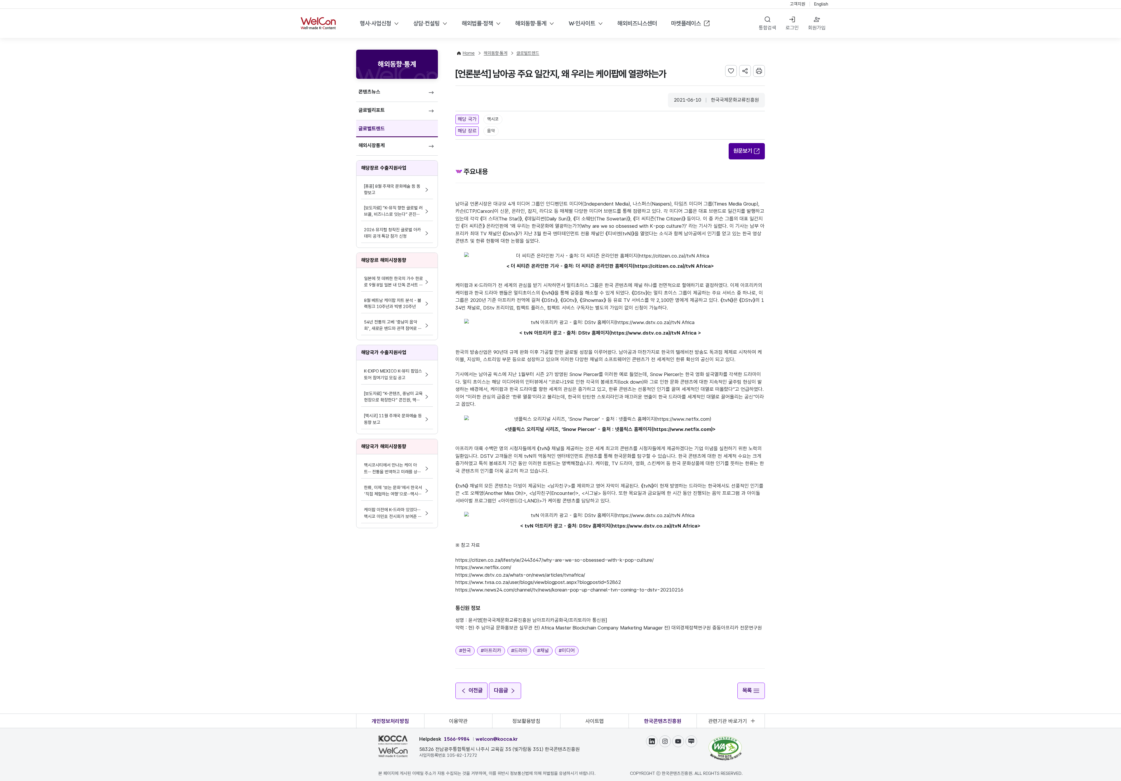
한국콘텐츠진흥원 (662, 721)
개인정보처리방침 (390, 721)
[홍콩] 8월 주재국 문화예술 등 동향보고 (392, 189)
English (821, 4)
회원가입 (817, 28)
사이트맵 (594, 721)
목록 (747, 690)
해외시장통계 (371, 145)
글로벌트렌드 (371, 128)
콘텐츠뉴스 (369, 92)
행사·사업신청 (375, 23)
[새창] (725, 739)
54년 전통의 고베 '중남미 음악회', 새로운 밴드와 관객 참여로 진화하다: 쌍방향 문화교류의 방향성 (393, 325)
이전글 (476, 690)
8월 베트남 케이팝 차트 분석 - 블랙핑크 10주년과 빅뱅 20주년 (392, 303)
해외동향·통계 (530, 23)
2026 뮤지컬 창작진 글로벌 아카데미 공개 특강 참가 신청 (392, 233)
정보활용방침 (526, 721)
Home (469, 53)
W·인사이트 (582, 23)
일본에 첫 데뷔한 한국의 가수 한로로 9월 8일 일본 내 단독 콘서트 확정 (393, 282)
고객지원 (797, 4)
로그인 (792, 28)
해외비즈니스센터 (637, 23)
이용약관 (458, 721)
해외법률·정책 (477, 23)
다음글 (501, 690)
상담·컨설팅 (426, 23)
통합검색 (767, 28)
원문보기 (742, 150)
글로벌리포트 (371, 110)
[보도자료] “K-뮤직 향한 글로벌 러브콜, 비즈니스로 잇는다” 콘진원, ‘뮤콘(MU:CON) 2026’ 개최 (393, 211)
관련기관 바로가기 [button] (727, 721)
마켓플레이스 (686, 23)
